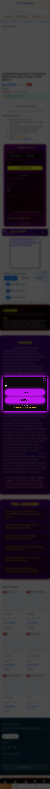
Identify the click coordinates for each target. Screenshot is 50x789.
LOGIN (25, 392)
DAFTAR (25, 400)
